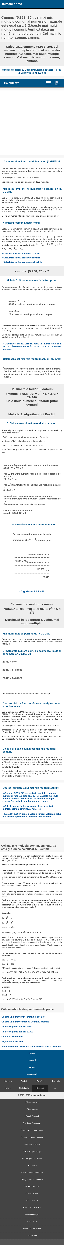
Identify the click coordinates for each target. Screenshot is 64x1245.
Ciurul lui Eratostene (12, 1036)
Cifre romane (32, 1109)
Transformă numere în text (32, 1130)
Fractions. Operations (32, 1123)
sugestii (32, 1060)
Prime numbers (32, 1102)
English (24, 1081)
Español (39, 1081)
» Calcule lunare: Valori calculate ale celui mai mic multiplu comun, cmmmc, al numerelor (28, 807)
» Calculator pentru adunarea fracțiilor (21, 253)
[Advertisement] (32, 122)
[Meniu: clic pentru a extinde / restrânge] (50, 82)
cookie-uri (32, 1074)
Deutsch (8, 1081)
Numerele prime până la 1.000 (16, 1026)
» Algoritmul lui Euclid (32, 591)
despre (32, 1053)
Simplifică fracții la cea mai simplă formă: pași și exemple (31, 1046)
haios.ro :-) (32, 1221)
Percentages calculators (32, 1158)
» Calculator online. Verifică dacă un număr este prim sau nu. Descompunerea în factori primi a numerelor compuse (32, 346)
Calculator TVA (32, 1193)
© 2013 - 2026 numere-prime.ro (32, 1095)
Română (40, 1088)
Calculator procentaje (32, 1151)
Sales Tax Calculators (32, 1207)
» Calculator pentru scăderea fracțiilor (21, 258)
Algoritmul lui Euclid (12, 1041)
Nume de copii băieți (32, 1228)
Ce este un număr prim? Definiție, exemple (23, 1016)
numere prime (12, 4)
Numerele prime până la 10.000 (17, 1031)
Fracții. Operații (32, 1116)
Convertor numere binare (32, 1172)
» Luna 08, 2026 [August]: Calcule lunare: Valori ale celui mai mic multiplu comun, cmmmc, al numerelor (32, 815)
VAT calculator (32, 1200)
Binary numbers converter (32, 1179)
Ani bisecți (32, 1165)
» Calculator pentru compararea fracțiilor (22, 262)
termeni (32, 1067)
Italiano (8, 1088)
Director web (32, 1235)
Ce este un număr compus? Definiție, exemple (25, 1021)
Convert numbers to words (32, 1137)
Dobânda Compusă (32, 1186)
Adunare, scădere (32, 1144)
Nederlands (24, 1088)
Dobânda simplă (32, 1214)
